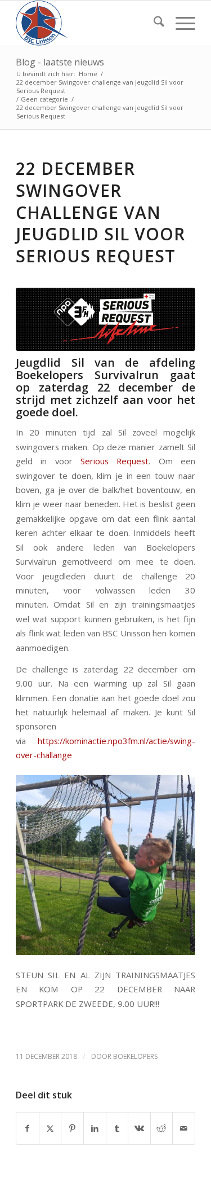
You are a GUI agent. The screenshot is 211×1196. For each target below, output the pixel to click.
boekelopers (135, 1056)
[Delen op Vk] (139, 1128)
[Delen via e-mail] (184, 1128)
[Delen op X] (50, 1128)
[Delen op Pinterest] (72, 1128)
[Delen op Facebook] (27, 1128)
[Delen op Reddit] (162, 1128)
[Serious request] (105, 319)
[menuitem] (153, 23)
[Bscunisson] (87, 23)
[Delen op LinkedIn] (95, 1128)
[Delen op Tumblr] (117, 1128)
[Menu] (179, 23)
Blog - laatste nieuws (60, 62)
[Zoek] (153, 23)
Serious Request (111, 461)
